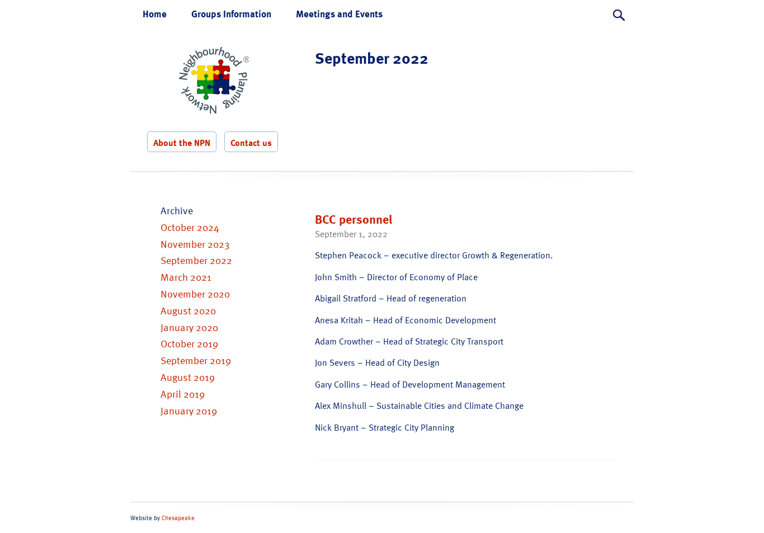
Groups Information (231, 14)
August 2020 (188, 310)
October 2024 (190, 226)
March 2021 (186, 276)
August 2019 (188, 376)
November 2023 (195, 243)
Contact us (251, 142)
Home (155, 14)
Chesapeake (178, 517)
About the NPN (181, 142)
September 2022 (196, 259)
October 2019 (189, 343)
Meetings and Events (339, 14)
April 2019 (183, 393)
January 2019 (189, 410)
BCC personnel (353, 219)
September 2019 (196, 359)
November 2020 (195, 293)
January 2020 (189, 326)
